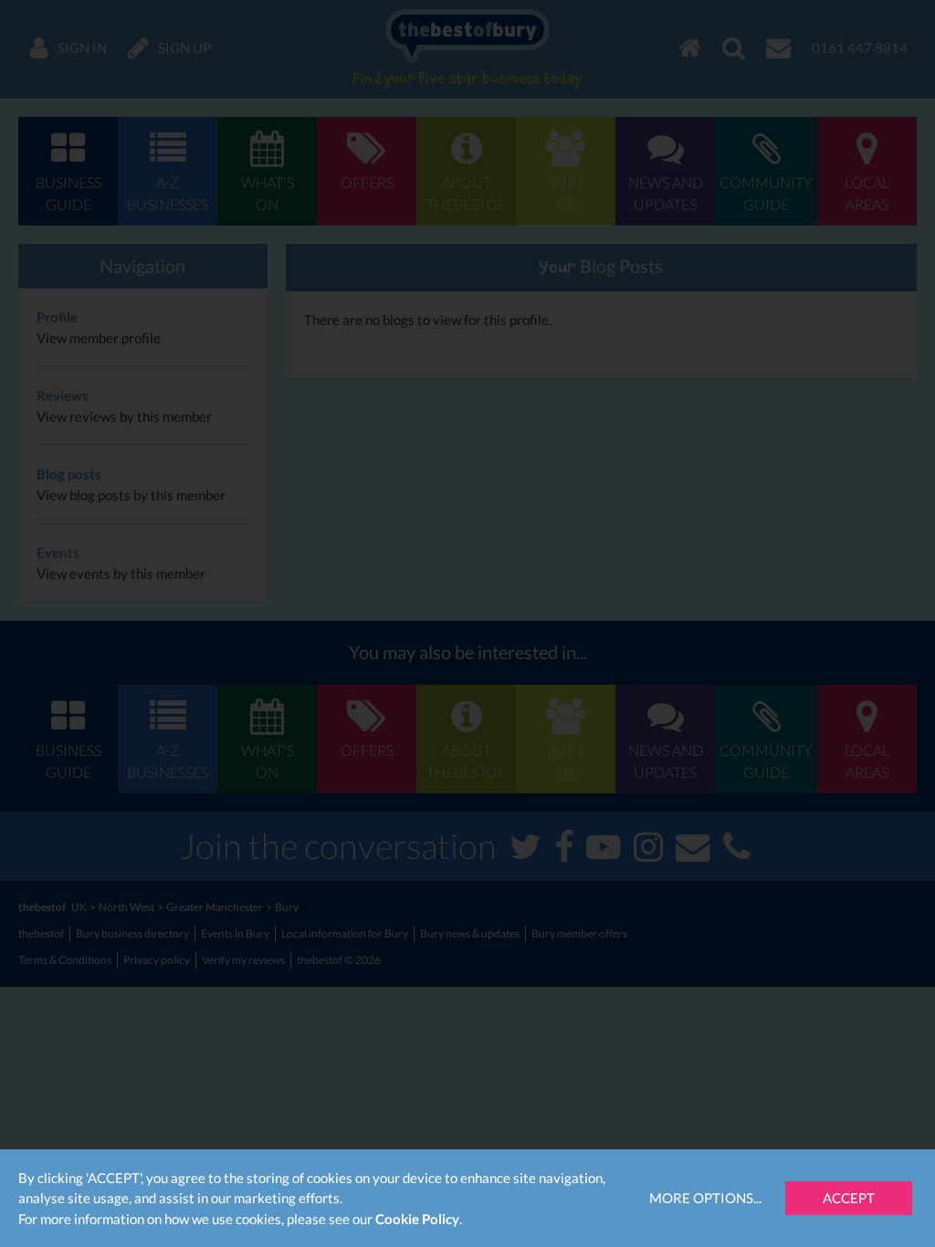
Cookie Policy (417, 1218)
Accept (849, 1197)
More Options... (705, 1197)
